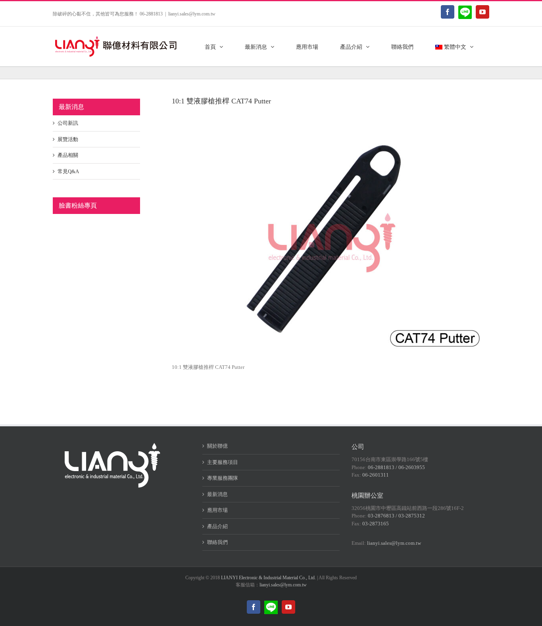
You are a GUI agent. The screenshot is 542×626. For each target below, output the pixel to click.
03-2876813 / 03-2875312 (396, 516)
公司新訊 (68, 123)
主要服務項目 (222, 462)
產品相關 (68, 155)
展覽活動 (68, 139)
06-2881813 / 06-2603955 (396, 467)
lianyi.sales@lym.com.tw (191, 14)
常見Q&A (68, 171)
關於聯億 (217, 446)
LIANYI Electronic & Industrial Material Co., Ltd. (268, 577)
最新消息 (217, 494)
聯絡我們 (217, 542)
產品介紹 (217, 526)
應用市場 (217, 510)
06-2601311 (375, 475)
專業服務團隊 (222, 478)
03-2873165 (375, 524)
